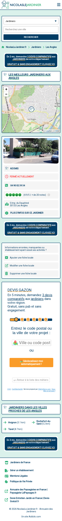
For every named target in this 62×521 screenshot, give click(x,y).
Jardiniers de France (20, 462)
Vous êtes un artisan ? (49, 390)
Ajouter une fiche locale (21, 257)
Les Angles (51, 47)
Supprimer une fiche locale (23, 273)
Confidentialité (17, 389)
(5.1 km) (16, 422)
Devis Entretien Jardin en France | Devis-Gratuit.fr (30, 500)
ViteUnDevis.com (44, 389)
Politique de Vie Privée (21, 481)
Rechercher (31, 37)
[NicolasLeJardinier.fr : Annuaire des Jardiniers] (21, 5)
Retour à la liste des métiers (32, 379)
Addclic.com (35, 516)
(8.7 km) (15, 429)
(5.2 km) (44, 422)
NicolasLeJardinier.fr (16, 47)
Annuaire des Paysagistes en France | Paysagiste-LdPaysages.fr (28, 491)
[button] (31, 108)
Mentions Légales (19, 476)
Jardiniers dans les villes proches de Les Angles (28, 409)
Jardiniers (36, 47)
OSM (57, 131)
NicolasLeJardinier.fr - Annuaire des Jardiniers (35, 510)
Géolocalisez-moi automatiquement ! (32, 363)
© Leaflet (48, 131)
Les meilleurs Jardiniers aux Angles (30, 76)
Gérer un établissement (22, 470)
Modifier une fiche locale (22, 265)
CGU (9, 389)
